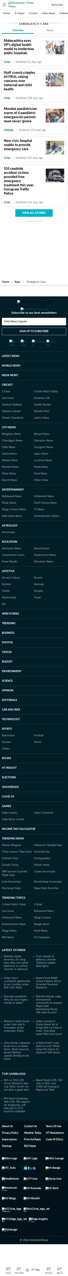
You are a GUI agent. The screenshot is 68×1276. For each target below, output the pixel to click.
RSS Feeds (30, 1161)
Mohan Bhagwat (11, 860)
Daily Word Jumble (13, 834)
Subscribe (57, 4)
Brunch (38, 592)
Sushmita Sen (42, 866)
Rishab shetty (42, 880)
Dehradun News (43, 455)
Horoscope (8, 547)
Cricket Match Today (46, 406)
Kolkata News (10, 475)
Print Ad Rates (32, 1154)
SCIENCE (7, 696)
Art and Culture (11, 592)
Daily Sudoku (9, 827)
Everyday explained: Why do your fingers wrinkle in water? (16, 1014)
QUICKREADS (10, 802)
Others (6, 763)
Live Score (8, 413)
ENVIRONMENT (12, 686)
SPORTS (7, 744)
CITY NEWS (9, 442)
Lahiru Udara (41, 432)
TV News (39, 524)
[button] (4, 4)
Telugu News (9, 945)
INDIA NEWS (10, 390)
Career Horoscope (44, 886)
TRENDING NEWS (13, 853)
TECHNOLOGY (11, 734)
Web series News (12, 531)
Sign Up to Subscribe (34, 346)
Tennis (37, 757)
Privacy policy (10, 1148)
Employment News (45, 570)
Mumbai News (10, 482)
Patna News (9, 488)
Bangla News (41, 939)
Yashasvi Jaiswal (11, 426)
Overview (18, 30)
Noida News (41, 482)
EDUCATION (9, 556)
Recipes (38, 606)
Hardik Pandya (42, 419)
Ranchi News (9, 495)
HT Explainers (42, 952)
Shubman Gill (41, 413)
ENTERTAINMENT (13, 504)
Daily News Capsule (15, 336)
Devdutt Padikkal (12, 419)
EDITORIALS (9, 715)
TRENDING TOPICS (13, 913)
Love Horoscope (11, 896)
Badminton (8, 750)
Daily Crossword (43, 827)
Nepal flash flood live (46, 903)
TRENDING (8, 638)
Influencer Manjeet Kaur (48, 860)
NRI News (8, 952)
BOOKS (6, 773)
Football (38, 750)
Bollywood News (12, 511)
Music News (9, 518)
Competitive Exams (13, 570)
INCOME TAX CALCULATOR (18, 844)
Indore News (9, 468)
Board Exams (41, 563)
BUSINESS (8, 648)
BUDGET (7, 676)
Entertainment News (14, 939)
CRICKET (7, 400)
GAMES (6, 821)
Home (6, 13)
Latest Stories (14, 964)
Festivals (39, 599)
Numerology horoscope (47, 896)
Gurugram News (43, 462)
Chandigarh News (12, 455)
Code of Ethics (54, 1154)
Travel (37, 612)
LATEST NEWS (10, 371)
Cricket (33, 13)
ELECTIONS (9, 792)
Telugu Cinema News (14, 524)
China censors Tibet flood (17, 866)
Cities (7, 62)
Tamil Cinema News (45, 518)
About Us (7, 1141)
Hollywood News (44, 511)
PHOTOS (7, 657)
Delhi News (8, 462)
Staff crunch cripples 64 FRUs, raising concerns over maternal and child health (19, 81)
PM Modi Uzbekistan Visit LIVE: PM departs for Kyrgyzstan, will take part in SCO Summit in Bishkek (17, 1120)
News (50, 30)
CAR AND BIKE (11, 724)
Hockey (6, 757)
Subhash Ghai (10, 873)
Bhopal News (41, 449)
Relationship (9, 612)
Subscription (9, 1154)
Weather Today (32, 1148)
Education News (43, 576)
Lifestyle (8, 130)
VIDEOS (7, 667)
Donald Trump (10, 880)
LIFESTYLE (8, 586)
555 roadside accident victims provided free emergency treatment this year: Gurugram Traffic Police (19, 181)
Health (6, 606)
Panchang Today (11, 903)
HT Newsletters (55, 1148)
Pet (4, 619)
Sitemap (7, 1161)
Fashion (6, 599)
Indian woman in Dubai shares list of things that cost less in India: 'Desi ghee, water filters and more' (49, 1042)
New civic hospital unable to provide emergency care (18, 145)
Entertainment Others (46, 531)
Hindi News (41, 945)
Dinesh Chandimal (12, 432)
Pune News (40, 488)
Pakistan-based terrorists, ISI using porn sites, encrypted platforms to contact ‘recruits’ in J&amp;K (16, 977)
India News (48, 13)
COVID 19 (8, 811)
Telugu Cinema (42, 932)
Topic (17, 282)
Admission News (11, 563)
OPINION (7, 705)
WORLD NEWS (11, 380)
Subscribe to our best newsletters (34, 327)
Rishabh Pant (41, 426)
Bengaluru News (11, 449)
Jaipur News (41, 468)
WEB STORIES (10, 628)
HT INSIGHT (9, 782)
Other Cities (41, 495)
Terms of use (53, 1141)
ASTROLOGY (10, 540)
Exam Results (9, 576)
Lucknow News (43, 475)
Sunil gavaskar (42, 873)
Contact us (30, 1141)
